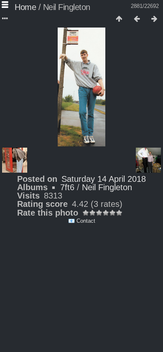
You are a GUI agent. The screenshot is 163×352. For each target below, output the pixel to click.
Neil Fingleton (107, 187)
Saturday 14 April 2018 (103, 179)
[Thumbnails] (119, 19)
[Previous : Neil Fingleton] (136, 19)
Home (25, 7)
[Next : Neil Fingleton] (154, 19)
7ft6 (67, 187)
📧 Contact (81, 221)
